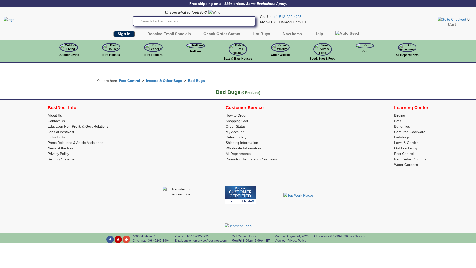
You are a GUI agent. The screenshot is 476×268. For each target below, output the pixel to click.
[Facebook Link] (110, 239)
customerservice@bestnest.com (205, 240)
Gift (364, 51)
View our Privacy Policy (290, 240)
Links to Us (56, 137)
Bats (397, 121)
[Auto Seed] (347, 34)
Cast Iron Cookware (409, 132)
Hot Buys (261, 34)
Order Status (236, 126)
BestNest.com (358, 236)
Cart (452, 24)
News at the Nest (61, 148)
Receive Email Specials (169, 34)
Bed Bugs (196, 81)
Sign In (124, 34)
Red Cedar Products (410, 159)
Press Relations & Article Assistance (75, 143)
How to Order (236, 115)
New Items (292, 34)
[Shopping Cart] (452, 19)
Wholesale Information (243, 148)
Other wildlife (280, 55)
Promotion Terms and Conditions (251, 159)
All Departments (407, 55)
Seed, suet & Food (322, 58)
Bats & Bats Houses (238, 58)
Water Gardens (406, 165)
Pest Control (129, 81)
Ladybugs (402, 137)
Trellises (196, 51)
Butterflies (402, 126)
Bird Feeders (153, 55)
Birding (399, 115)
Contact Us (56, 121)
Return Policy (236, 137)
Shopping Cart (237, 121)
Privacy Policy (58, 154)
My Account (235, 132)
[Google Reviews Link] (126, 239)
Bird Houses (111, 55)
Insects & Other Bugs (164, 81)
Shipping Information (242, 143)
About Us (55, 115)
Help (318, 34)
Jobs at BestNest (61, 132)
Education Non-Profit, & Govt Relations (78, 126)
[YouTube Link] (118, 239)
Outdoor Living (69, 55)
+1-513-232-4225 (287, 17)
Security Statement (62, 159)
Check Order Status (221, 34)
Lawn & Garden (406, 143)
